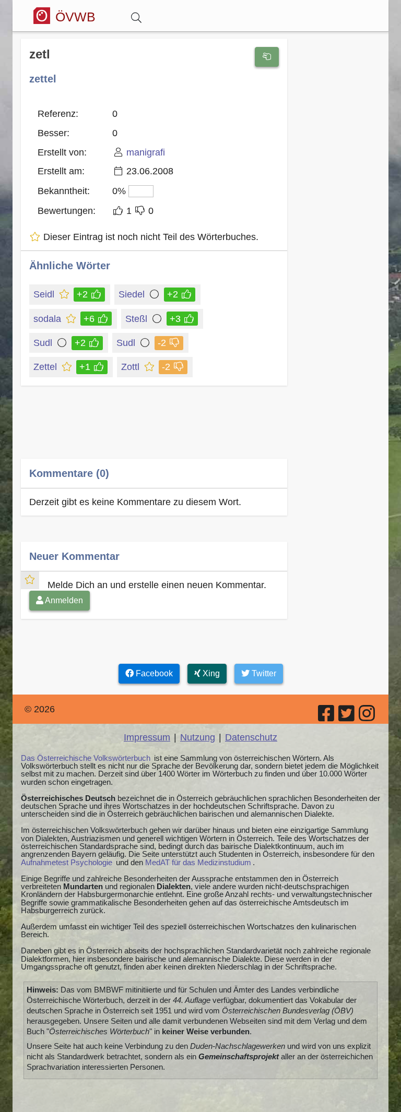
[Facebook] (327, 717)
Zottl (130, 367)
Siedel (132, 294)
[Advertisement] (154, 430)
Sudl (42, 343)
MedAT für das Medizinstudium (198, 862)
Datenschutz (251, 737)
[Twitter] (347, 717)
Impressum (147, 737)
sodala (47, 319)
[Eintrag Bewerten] (267, 57)
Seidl (43, 294)
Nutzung (197, 737)
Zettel (45, 367)
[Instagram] (367, 717)
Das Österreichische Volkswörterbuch (85, 758)
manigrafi (145, 152)
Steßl (136, 319)
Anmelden (63, 600)
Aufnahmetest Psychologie (66, 862)
